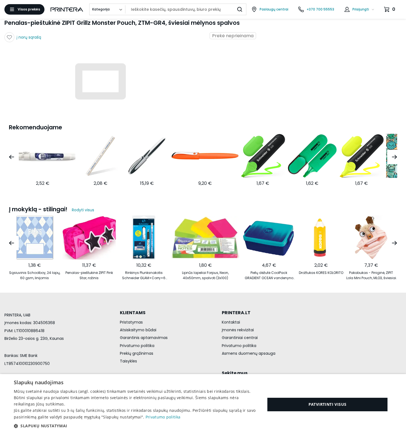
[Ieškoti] (239, 9)
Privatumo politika (137, 345)
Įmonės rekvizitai (238, 330)
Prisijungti (360, 9)
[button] (136, 425)
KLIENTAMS (133, 312)
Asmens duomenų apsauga (248, 353)
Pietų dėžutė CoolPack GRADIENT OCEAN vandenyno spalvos (269, 275)
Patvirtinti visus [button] (328, 404)
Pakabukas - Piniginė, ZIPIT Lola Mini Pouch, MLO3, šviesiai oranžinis (371, 275)
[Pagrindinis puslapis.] (67, 9)
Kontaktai (231, 322)
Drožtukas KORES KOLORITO (321, 272)
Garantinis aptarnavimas (144, 337)
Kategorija (101, 9)
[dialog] (203, 404)
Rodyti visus (83, 210)
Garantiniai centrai (240, 337)
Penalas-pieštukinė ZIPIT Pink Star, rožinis (89, 275)
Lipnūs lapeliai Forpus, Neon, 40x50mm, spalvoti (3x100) (205, 275)
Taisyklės (128, 361)
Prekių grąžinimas (136, 353)
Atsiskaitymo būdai (138, 330)
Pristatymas (131, 322)
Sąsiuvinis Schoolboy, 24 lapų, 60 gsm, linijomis (34, 275)
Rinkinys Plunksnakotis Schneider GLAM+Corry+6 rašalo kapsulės (143, 275)
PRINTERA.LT (236, 312)
